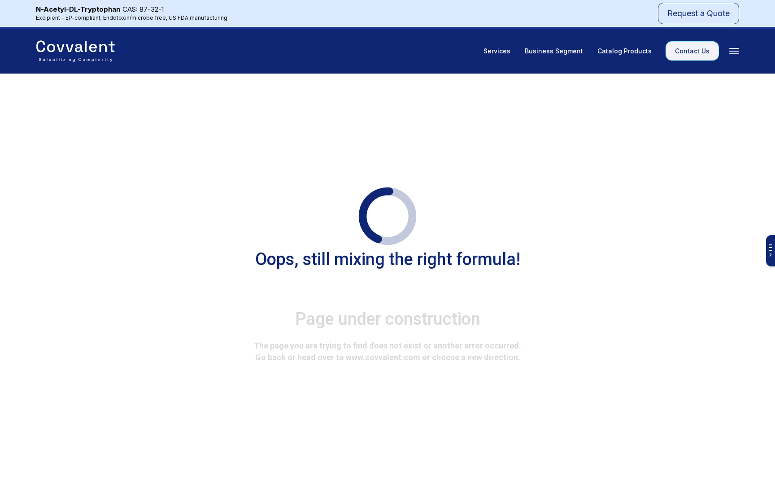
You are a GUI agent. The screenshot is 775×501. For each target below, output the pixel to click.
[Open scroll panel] (770, 250)
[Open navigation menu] (734, 51)
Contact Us (692, 51)
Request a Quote (698, 13)
